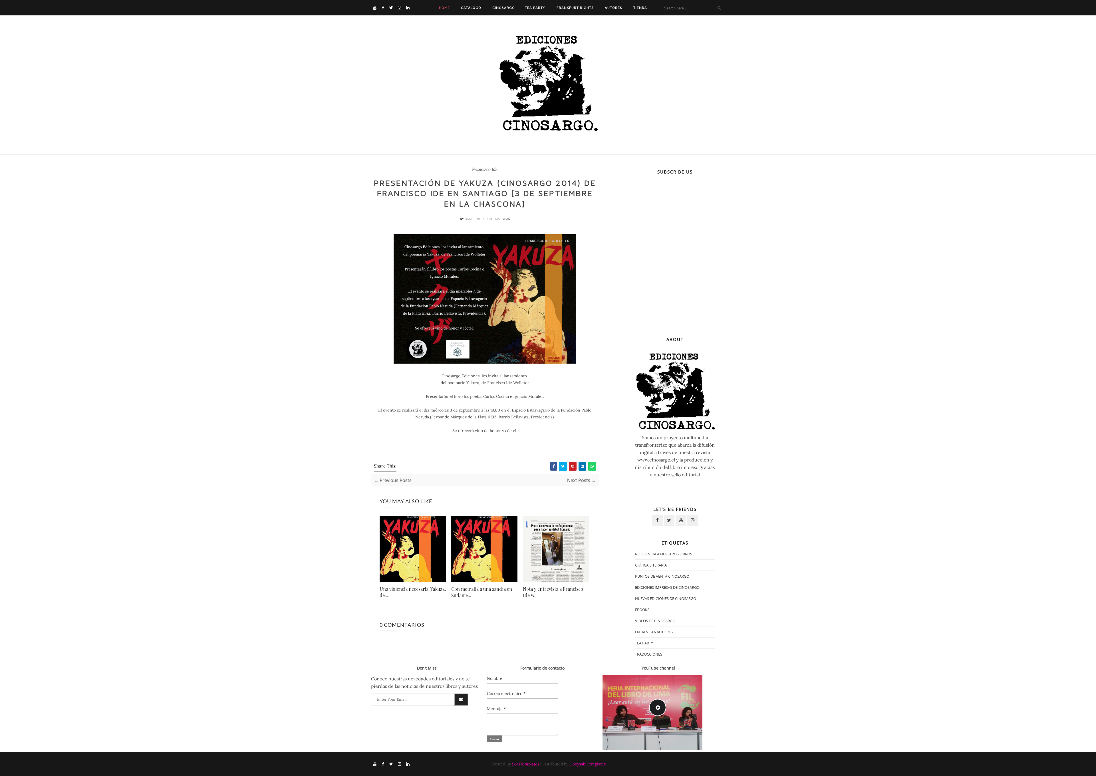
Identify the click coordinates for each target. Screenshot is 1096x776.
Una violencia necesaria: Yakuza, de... (413, 592)
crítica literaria (651, 565)
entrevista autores (654, 631)
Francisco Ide (484, 169)
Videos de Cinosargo (655, 620)
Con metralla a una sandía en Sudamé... (481, 592)
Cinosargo (503, 7)
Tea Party (535, 7)
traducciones (648, 654)
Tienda (640, 7)
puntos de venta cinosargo (662, 576)
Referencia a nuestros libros (663, 554)
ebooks (642, 609)
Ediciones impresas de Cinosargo (667, 587)
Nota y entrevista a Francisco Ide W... (553, 592)
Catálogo (471, 7)
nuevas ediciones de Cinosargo (665, 598)
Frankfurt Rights (575, 7)
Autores (613, 7)
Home (444, 7)
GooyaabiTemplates (587, 764)
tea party (644, 643)
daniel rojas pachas (483, 219)
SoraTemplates (525, 764)
